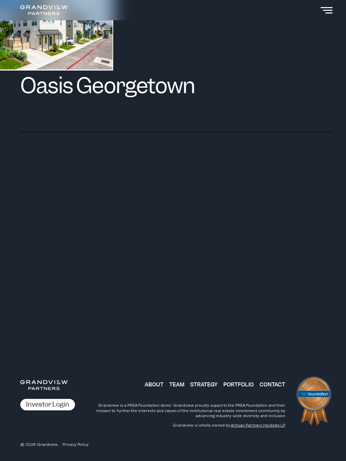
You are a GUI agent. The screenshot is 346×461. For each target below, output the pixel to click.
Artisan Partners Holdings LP (258, 425)
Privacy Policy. (76, 444)
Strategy (204, 384)
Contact (272, 384)
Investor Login (47, 404)
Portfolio (238, 384)
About (154, 384)
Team (176, 384)
